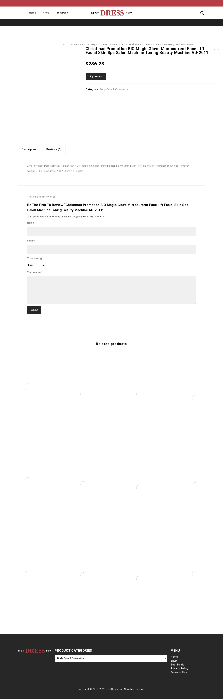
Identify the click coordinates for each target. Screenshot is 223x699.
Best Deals (62, 12)
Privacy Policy (179, 668)
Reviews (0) (54, 149)
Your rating (34, 258)
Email (31, 240)
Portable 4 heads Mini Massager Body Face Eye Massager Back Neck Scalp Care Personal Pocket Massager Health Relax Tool (218, 50)
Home (32, 12)
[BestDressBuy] (111, 12)
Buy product (96, 76)
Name (31, 222)
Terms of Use (179, 672)
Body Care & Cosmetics (50, 44)
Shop (46, 12)
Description (29, 149)
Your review (35, 272)
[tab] (29, 149)
